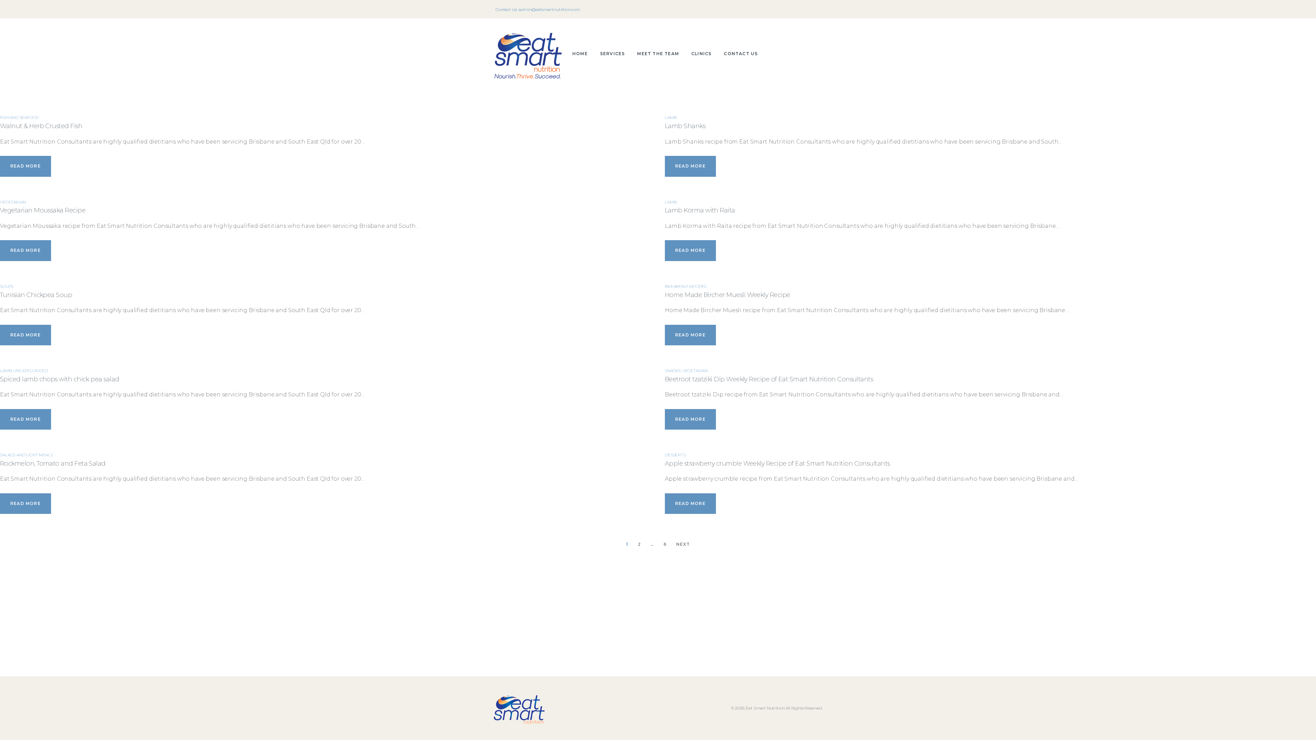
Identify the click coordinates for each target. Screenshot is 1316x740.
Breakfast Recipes (685, 286)
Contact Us (741, 53)
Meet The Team (658, 53)
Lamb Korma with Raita (700, 210)
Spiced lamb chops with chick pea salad (59, 379)
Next (683, 544)
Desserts (675, 454)
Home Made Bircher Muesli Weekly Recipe (727, 295)
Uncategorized (30, 370)
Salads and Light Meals (26, 454)
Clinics (701, 53)
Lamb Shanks (685, 126)
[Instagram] (814, 9)
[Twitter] (805, 9)
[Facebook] (795, 9)
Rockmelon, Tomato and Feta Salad (53, 463)
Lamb (5, 370)
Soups (6, 286)
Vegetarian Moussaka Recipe (42, 210)
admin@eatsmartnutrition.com (549, 9)
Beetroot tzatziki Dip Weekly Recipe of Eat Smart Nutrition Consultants (769, 379)
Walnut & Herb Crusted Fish (41, 126)
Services (612, 53)
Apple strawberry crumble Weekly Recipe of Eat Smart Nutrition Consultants (777, 463)
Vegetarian (13, 202)
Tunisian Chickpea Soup (36, 295)
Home (580, 53)
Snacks (673, 370)
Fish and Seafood (19, 117)
